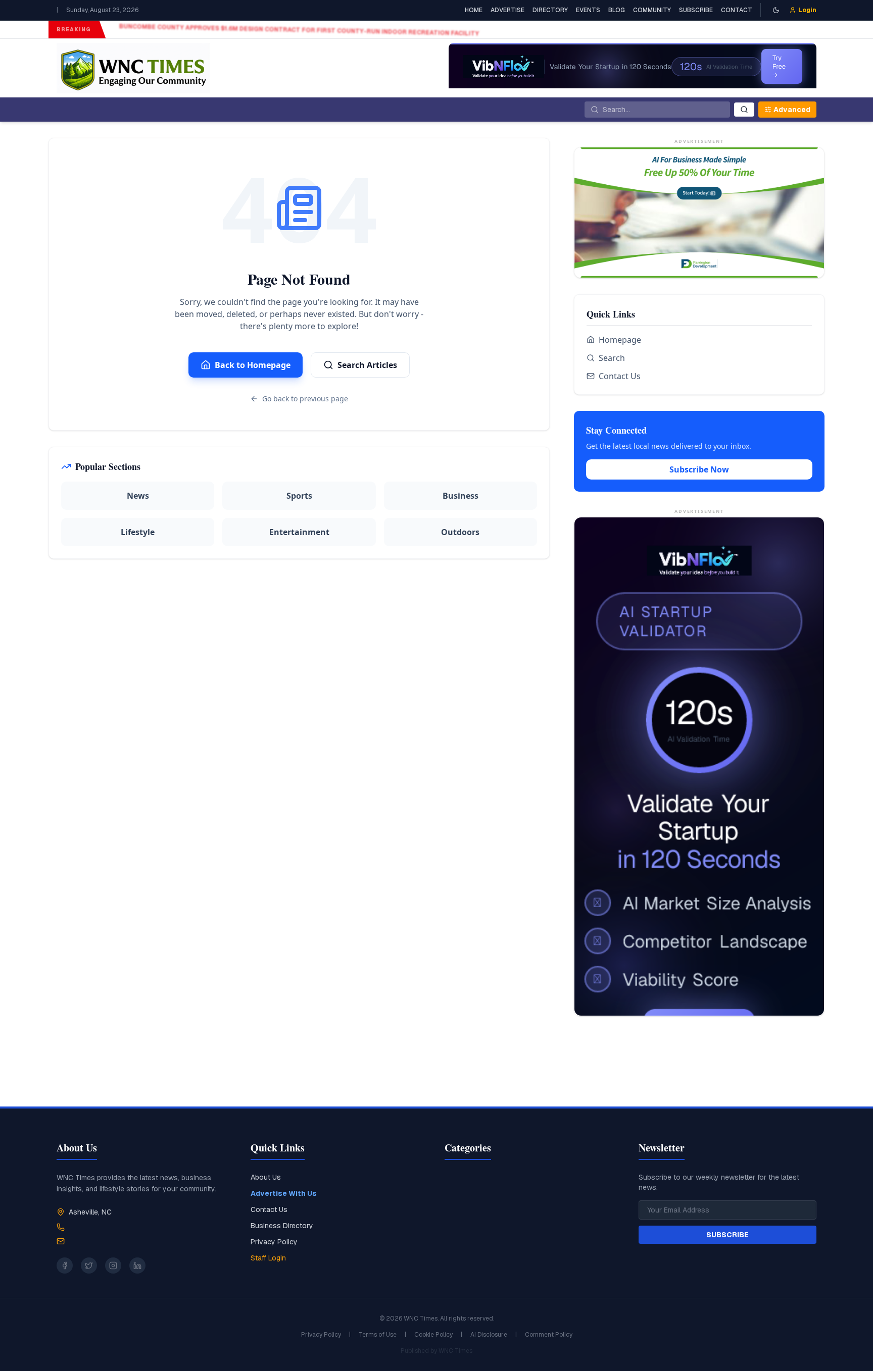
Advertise (507, 10)
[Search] (744, 109)
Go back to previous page (305, 398)
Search (612, 357)
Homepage (620, 339)
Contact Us (620, 376)
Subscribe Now (699, 469)
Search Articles (367, 365)
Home (473, 10)
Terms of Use (378, 1335)
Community (652, 10)
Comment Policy (548, 1335)
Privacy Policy (274, 1241)
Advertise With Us (284, 1193)
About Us (266, 1177)
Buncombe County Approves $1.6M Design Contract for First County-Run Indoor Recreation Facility (294, 30)
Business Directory (282, 1225)
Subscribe (696, 10)
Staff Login (268, 1257)
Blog (616, 10)
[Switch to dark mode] (776, 10)
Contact (736, 10)
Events (588, 10)
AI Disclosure (488, 1335)
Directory (550, 10)
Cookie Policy (433, 1335)
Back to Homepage (252, 365)
